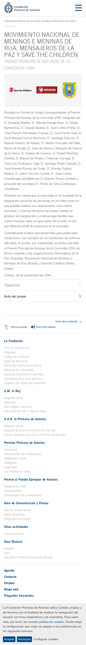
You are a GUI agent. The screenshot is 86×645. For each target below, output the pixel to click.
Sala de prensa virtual (17, 510)
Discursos (10, 402)
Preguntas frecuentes (17, 519)
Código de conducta (16, 356)
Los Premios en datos (17, 471)
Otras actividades (16, 526)
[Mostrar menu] (78, 8)
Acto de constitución (16, 348)
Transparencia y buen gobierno (23, 378)
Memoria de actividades (18, 370)
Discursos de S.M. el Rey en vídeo (25, 411)
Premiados (10, 449)
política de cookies (51, 621)
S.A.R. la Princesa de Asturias (25, 419)
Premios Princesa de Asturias (58, 21)
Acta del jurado (15, 296)
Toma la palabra (14, 533)
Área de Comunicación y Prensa (26, 503)
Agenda (9, 570)
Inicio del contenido (67, 321)
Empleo (9, 583)
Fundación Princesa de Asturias (22, 21)
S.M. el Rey (12, 391)
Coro (7, 553)
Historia (9, 548)
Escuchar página (46, 327)
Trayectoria (12, 285)
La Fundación (13, 341)
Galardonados (12, 490)
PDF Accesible (19, 327)
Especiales (10, 467)
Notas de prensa (14, 514)
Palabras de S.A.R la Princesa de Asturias (30, 430)
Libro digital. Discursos (18, 406)
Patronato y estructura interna (22, 365)
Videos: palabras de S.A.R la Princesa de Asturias (34, 434)
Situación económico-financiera (23, 374)
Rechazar (24, 639)
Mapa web (11, 589)
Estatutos (9, 352)
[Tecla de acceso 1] (22, 12)
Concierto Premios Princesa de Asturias (28, 557)
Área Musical (13, 541)
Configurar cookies (45, 639)
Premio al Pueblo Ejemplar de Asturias (31, 479)
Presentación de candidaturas (22, 454)
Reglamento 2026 (15, 458)
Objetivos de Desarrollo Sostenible (25, 383)
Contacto (10, 576)
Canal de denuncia (16, 361)
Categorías (10, 462)
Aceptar (9, 639)
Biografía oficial (13, 398)
